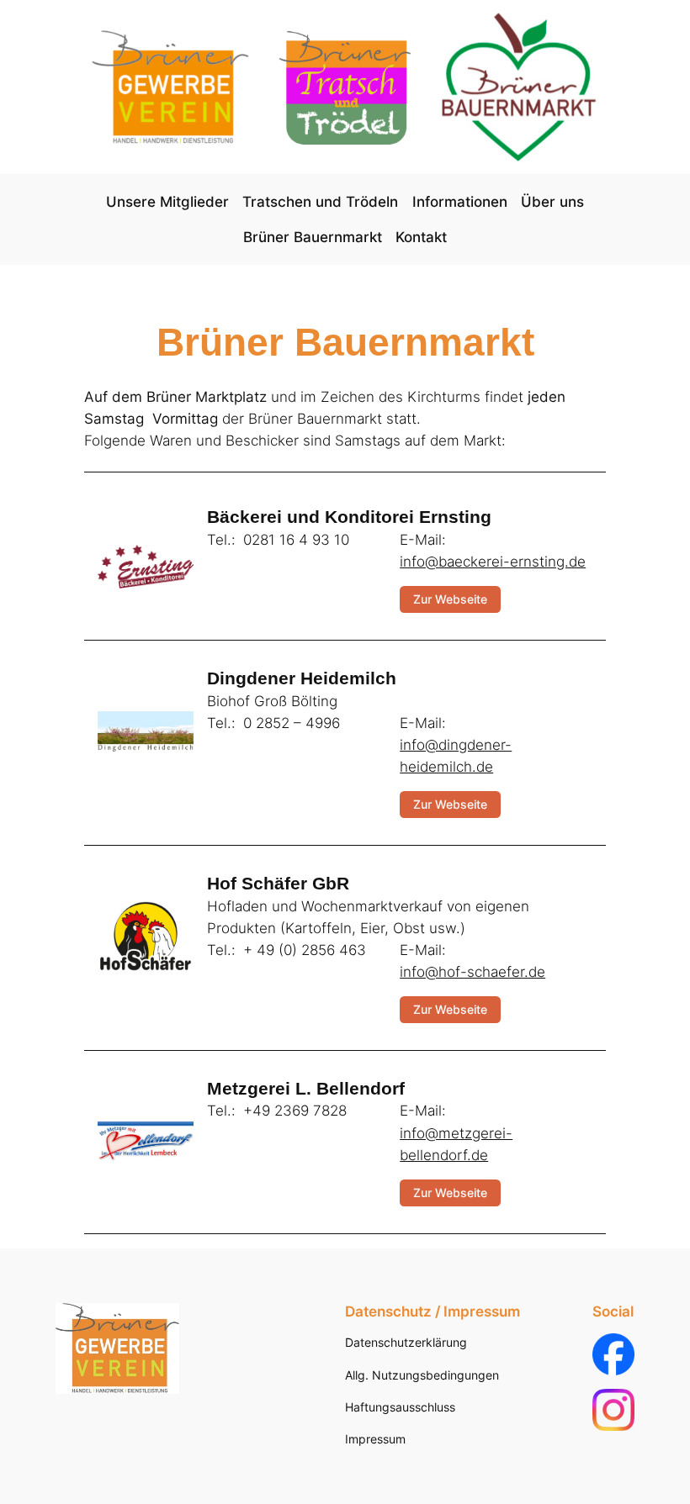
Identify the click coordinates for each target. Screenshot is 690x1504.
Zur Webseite (450, 599)
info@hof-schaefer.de (472, 971)
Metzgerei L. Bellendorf (306, 1089)
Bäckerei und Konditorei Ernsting (349, 517)
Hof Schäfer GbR (278, 883)
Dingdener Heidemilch (301, 678)
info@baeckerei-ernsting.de (493, 561)
